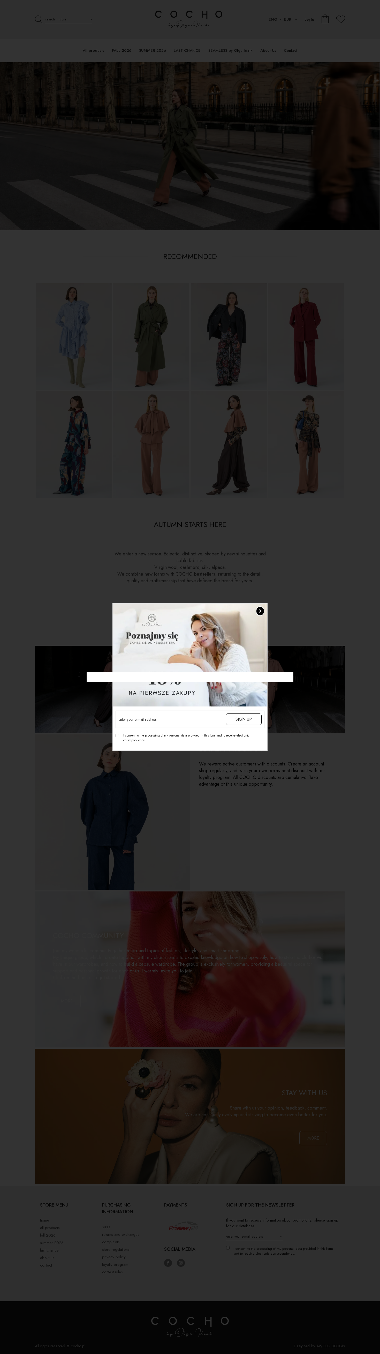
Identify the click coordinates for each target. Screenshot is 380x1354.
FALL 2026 (48, 1235)
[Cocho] (190, 19)
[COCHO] (190, 146)
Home (44, 1220)
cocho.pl (78, 1346)
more (67, 1001)
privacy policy (114, 1257)
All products (50, 1228)
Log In (309, 19)
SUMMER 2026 (52, 1243)
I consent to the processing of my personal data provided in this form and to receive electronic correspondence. (186, 737)
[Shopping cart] (325, 19)
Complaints (111, 1242)
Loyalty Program (115, 1264)
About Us (47, 1258)
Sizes (106, 1227)
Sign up (243, 719)
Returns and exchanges (120, 1234)
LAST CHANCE (49, 1250)
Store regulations (116, 1249)
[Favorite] (340, 19)
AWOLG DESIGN (330, 1346)
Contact (46, 1265)
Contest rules (112, 1272)
